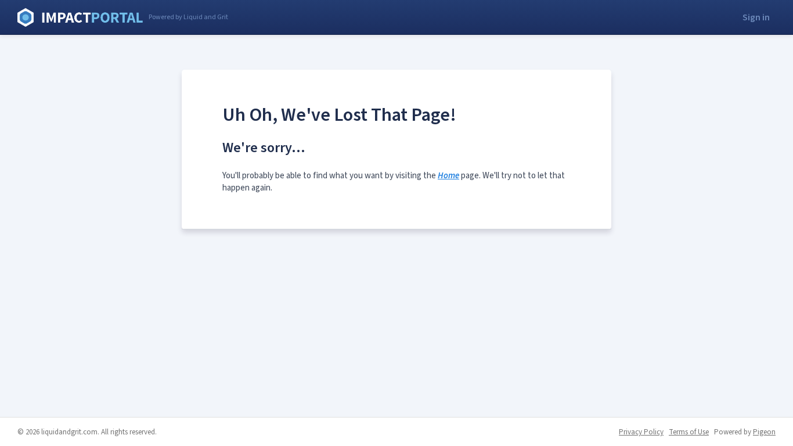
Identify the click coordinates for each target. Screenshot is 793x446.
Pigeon (764, 432)
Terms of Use (689, 432)
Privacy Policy (641, 432)
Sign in (756, 17)
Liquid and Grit (80, 17)
